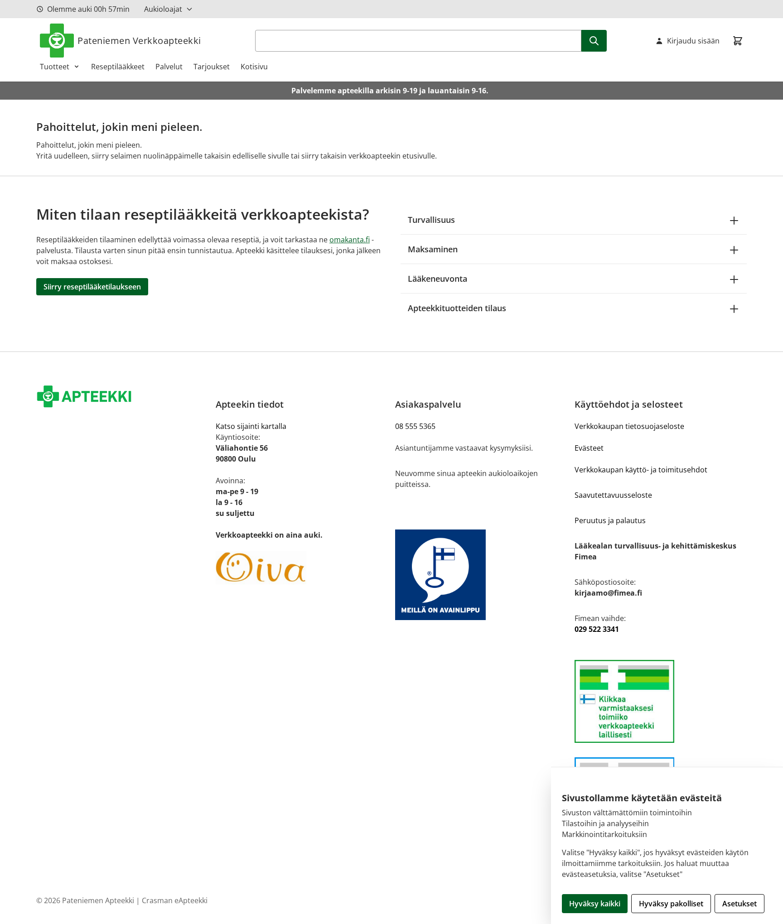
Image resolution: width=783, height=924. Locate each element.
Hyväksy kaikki (594, 904)
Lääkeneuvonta (437, 278)
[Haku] (594, 41)
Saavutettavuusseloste (613, 495)
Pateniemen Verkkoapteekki (139, 40)
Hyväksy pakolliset (671, 904)
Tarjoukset (211, 67)
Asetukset (739, 904)
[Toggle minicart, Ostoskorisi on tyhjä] (737, 41)
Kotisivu (254, 67)
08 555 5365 (415, 426)
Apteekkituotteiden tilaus (457, 308)
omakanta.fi (349, 240)
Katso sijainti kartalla (251, 426)
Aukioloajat (163, 9)
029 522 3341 (597, 629)
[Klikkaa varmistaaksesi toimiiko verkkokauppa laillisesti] (661, 701)
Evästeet (589, 448)
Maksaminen (433, 249)
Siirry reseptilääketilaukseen (92, 287)
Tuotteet (54, 67)
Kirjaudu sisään (693, 41)
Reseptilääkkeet (118, 67)
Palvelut (169, 67)
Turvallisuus (431, 219)
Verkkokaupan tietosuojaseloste (629, 426)
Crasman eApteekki (175, 900)
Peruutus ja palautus (610, 520)
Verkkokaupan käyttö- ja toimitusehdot (641, 470)
